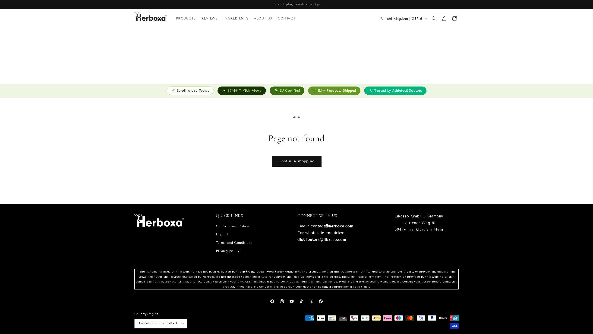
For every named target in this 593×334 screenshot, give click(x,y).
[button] (434, 18)
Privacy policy (227, 251)
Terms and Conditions (234, 243)
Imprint (222, 235)
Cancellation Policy (232, 226)
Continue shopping (297, 161)
